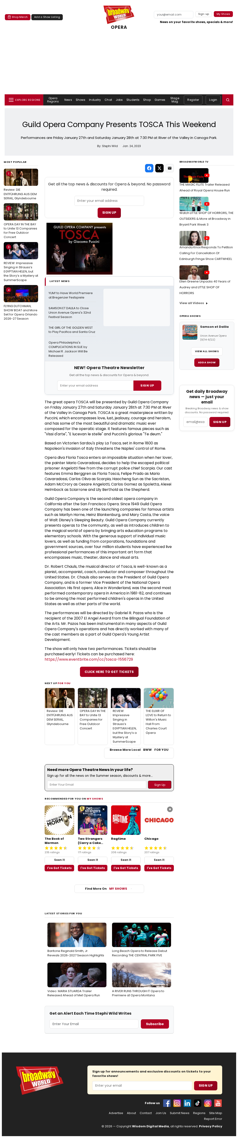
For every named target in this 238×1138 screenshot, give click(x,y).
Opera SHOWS (190, 316)
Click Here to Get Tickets (109, 671)
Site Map (215, 1113)
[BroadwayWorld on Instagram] (177, 1103)
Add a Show (207, 362)
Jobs (119, 100)
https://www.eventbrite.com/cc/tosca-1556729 (89, 659)
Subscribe (155, 1024)
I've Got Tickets (59, 868)
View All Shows (207, 351)
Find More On (106, 888)
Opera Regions (53, 99)
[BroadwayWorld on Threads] (208, 1103)
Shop (147, 100)
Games (160, 100)
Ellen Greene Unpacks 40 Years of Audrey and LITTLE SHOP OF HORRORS (204, 287)
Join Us (160, 1113)
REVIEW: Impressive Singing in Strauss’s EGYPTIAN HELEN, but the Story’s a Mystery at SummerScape (21, 263)
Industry (95, 100)
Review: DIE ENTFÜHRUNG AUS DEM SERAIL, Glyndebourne (20, 185)
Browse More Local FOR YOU (139, 750)
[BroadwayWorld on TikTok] (197, 1103)
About (131, 1113)
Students (132, 100)
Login (213, 100)
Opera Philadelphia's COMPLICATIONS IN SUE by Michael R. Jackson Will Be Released (68, 349)
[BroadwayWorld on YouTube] (218, 1103)
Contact (146, 1113)
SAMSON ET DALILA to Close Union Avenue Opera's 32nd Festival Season (70, 312)
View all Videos (191, 303)
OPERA (119, 27)
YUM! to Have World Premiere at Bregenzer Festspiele (71, 295)
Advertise (116, 1113)
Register (193, 100)
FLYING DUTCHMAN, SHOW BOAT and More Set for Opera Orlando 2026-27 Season (20, 304)
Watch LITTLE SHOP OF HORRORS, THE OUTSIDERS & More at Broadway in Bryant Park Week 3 (206, 219)
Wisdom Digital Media (150, 1126)
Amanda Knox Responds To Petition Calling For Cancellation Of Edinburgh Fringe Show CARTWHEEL (206, 253)
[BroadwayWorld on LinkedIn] (187, 1103)
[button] (227, 99)
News (68, 100)
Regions (199, 1113)
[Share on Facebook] (149, 168)
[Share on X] (159, 168)
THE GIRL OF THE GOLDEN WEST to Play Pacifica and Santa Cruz (72, 330)
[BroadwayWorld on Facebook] (167, 1103)
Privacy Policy (210, 1126)
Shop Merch (20, 17)
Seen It (59, 860)
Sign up (220, 422)
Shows (81, 100)
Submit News (179, 1113)
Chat (108, 100)
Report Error (213, 1119)
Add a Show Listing (47, 17)
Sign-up (203, 14)
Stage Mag (174, 99)
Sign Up (109, 212)
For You (64, 683)
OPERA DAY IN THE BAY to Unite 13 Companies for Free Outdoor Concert (20, 222)
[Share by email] (169, 168)
